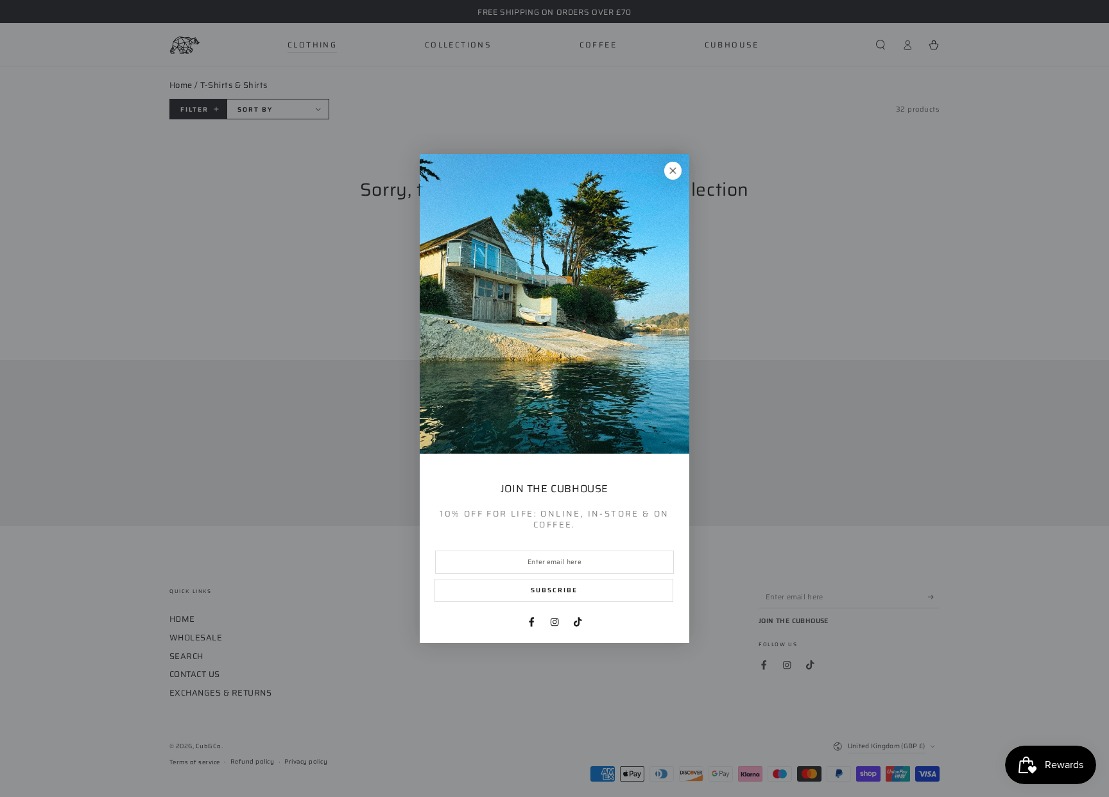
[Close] (673, 170)
